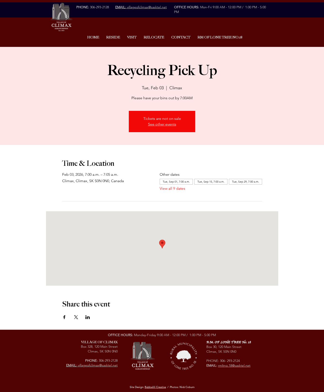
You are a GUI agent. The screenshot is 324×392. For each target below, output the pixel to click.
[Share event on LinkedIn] (87, 317)
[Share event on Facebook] (64, 317)
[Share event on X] (76, 317)
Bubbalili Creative (155, 387)
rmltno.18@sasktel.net (234, 365)
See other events (162, 124)
